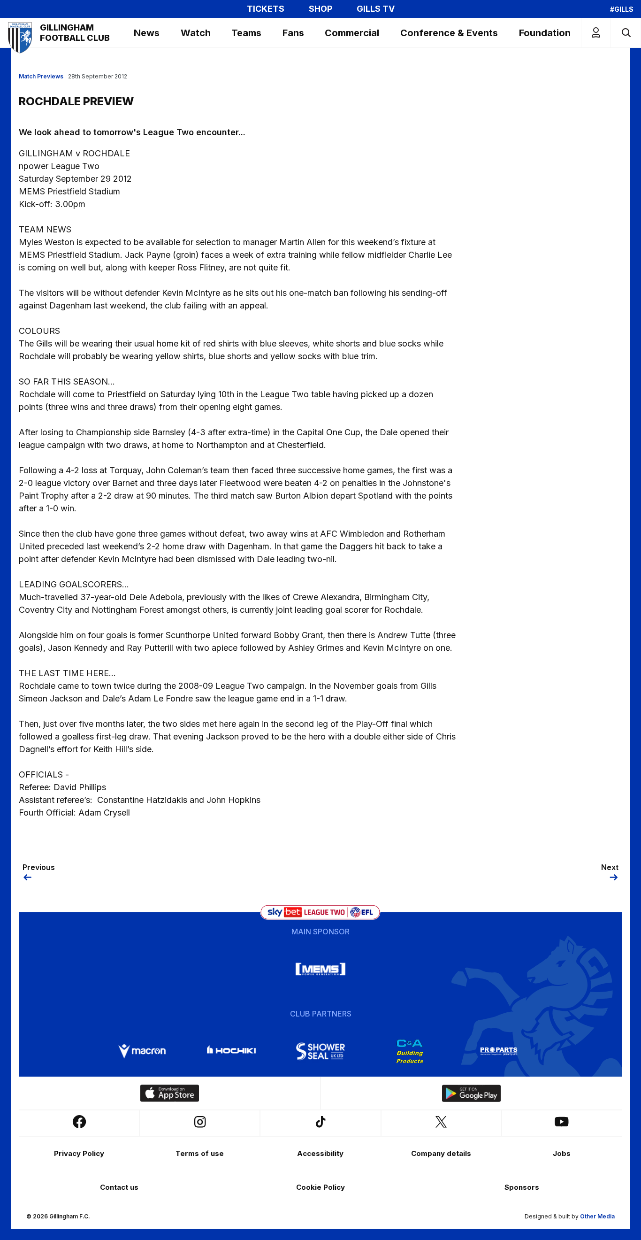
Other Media (597, 1216)
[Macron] (142, 1051)
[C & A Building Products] (409, 1051)
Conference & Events (449, 33)
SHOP (320, 9)
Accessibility (320, 1153)
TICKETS (265, 9)
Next (609, 867)
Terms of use (200, 1153)
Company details (441, 1153)
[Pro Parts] (499, 1051)
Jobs (562, 1153)
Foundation (545, 33)
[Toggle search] (626, 32)
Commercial (352, 33)
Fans (293, 33)
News (147, 33)
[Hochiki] (231, 1051)
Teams (246, 33)
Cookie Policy (320, 1187)
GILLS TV (376, 9)
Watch (196, 33)
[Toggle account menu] (595, 32)
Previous (39, 867)
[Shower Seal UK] (320, 1051)
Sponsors (521, 1187)
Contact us (119, 1187)
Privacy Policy (79, 1153)
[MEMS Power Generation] (320, 969)
